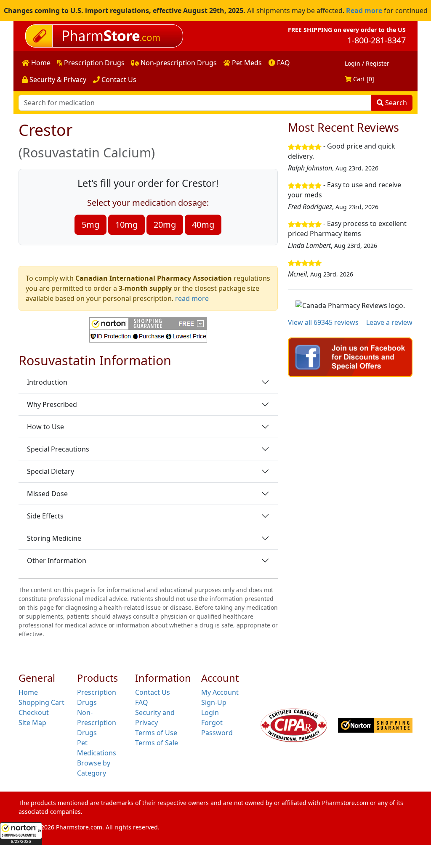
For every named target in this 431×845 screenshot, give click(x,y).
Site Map (32, 722)
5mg (90, 224)
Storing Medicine (54, 538)
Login (210, 712)
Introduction (47, 382)
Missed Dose (47, 493)
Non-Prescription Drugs (96, 722)
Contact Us (118, 79)
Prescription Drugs (93, 62)
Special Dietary (50, 471)
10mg (126, 224)
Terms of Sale (156, 742)
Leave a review (389, 322)
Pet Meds (246, 62)
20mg (165, 224)
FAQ (282, 62)
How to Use (45, 426)
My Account (220, 692)
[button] (21, 833)
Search (395, 102)
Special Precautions (58, 449)
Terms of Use (156, 732)
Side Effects (45, 516)
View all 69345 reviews (323, 322)
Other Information (56, 560)
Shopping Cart (41, 702)
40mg (203, 224)
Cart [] (362, 79)
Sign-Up (213, 702)
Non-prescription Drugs (178, 62)
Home (40, 62)
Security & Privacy (57, 79)
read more (192, 298)
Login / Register (367, 63)
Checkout (34, 712)
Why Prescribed (52, 404)
